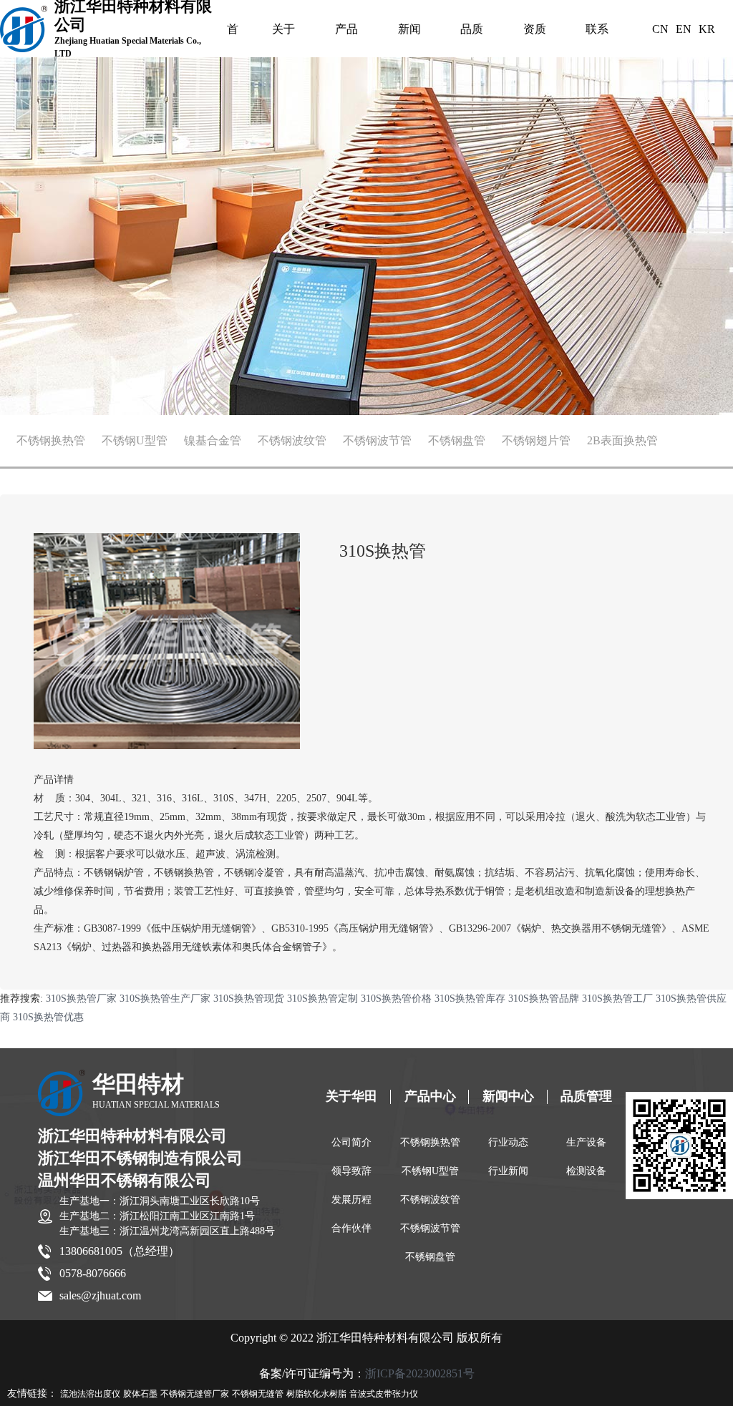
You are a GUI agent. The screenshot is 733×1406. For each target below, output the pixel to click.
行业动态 (508, 1142)
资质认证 (534, 32)
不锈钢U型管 (135, 440)
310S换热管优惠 (48, 1017)
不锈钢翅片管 (536, 440)
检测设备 (586, 1171)
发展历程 (351, 1199)
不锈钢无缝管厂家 (194, 1394)
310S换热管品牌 (543, 998)
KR (707, 29)
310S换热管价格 (396, 998)
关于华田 (351, 1096)
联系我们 (597, 32)
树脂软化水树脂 (316, 1394)
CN (660, 29)
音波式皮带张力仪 (383, 1394)
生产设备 (586, 1142)
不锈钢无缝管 (257, 1394)
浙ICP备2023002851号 (420, 1373)
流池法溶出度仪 (90, 1394)
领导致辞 (351, 1171)
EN (683, 29)
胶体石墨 (140, 1394)
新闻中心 (409, 32)
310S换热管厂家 (81, 998)
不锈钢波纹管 (292, 440)
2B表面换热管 (622, 440)
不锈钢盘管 (456, 440)
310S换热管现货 (248, 998)
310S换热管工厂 (617, 998)
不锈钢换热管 (50, 440)
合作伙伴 (351, 1228)
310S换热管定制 (322, 998)
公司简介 (351, 1142)
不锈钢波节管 (377, 440)
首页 (232, 32)
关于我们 (283, 32)
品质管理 (471, 32)
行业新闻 (508, 1171)
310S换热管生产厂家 (165, 998)
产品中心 (346, 32)
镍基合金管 (212, 440)
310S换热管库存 (470, 998)
